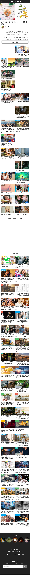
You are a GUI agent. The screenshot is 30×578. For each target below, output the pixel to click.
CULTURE (17, 58)
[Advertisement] (15, 237)
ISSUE (2, 135)
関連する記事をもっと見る (15, 218)
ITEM (2, 353)
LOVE (17, 270)
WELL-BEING (18, 46)
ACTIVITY (2, 148)
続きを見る (15, 42)
